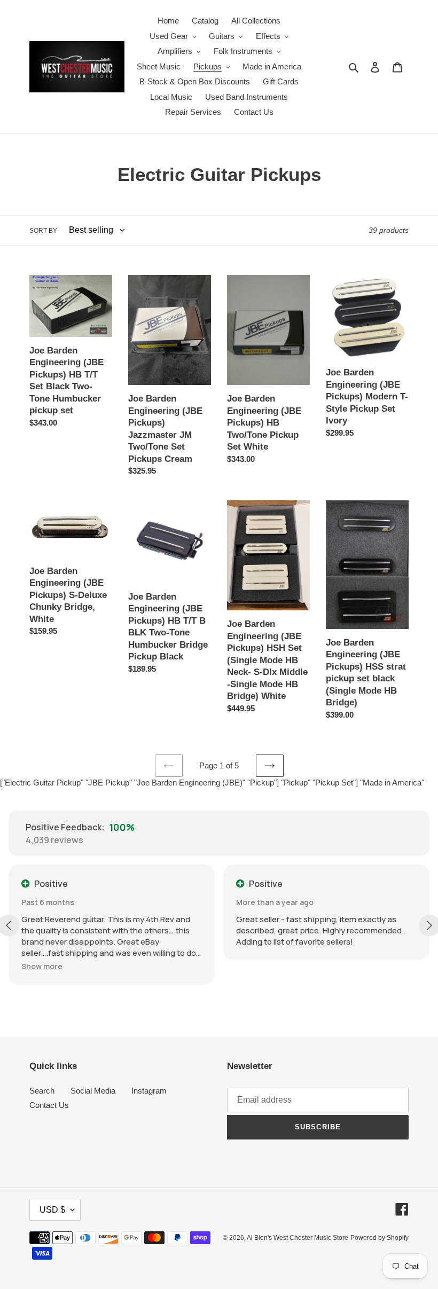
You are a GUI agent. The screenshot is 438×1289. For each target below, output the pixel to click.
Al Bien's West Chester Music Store (297, 1237)
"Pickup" (295, 782)
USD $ (52, 1209)
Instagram (149, 1090)
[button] (41, 966)
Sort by (43, 230)
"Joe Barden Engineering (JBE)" (189, 782)
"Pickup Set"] (335, 782)
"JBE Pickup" (108, 782)
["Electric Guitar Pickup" (41, 782)
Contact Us (49, 1105)
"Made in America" (392, 782)
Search (41, 1090)
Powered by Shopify (379, 1237)
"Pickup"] (263, 782)
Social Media (93, 1090)
